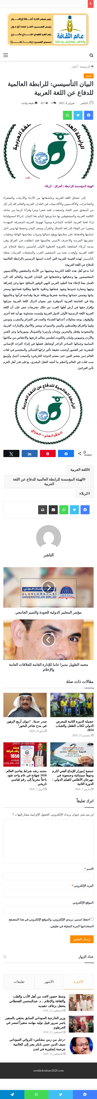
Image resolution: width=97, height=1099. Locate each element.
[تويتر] (74, 509)
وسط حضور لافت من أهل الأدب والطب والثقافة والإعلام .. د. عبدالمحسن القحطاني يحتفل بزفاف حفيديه (37, 1001)
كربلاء (83, 493)
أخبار (75, 66)
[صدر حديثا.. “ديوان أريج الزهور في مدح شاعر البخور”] (25, 705)
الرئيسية (85, 66)
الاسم (89, 868)
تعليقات (19, 981)
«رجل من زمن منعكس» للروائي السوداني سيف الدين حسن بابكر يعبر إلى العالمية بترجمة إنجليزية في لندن (37, 1044)
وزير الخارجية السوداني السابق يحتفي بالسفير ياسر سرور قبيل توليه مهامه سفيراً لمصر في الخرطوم (35, 1022)
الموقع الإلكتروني (83, 902)
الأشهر (49, 981)
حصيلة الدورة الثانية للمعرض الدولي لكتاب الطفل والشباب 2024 (75, 726)
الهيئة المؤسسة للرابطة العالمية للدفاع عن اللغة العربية (48, 481)
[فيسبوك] (85, 509)
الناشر (84, 103)
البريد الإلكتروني (83, 885)
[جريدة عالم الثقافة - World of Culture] (48, 29)
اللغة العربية (79, 469)
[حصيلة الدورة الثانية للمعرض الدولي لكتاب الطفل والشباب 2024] (72, 705)
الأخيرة (78, 981)
